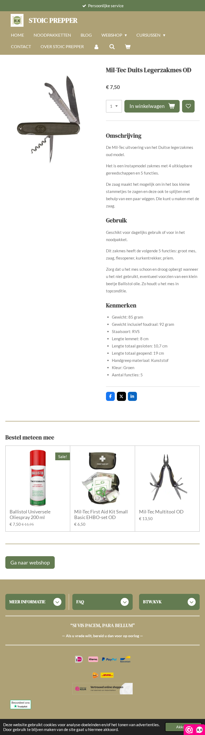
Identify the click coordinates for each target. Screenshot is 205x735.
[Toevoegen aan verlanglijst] (188, 106)
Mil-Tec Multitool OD (161, 511)
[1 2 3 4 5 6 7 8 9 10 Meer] (114, 106)
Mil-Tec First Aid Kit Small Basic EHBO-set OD (101, 514)
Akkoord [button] (183, 727)
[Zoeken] (111, 46)
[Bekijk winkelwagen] (127, 46)
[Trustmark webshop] (102, 690)
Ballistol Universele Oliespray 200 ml (30, 514)
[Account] (96, 46)
